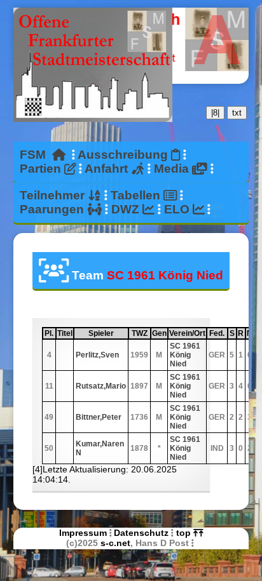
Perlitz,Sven (97, 355)
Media (173, 168)
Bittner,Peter (98, 417)
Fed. (217, 333)
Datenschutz (141, 533)
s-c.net (115, 543)
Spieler (107, 333)
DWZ (126, 209)
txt (237, 112)
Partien (42, 168)
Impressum (83, 533)
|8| (215, 112)
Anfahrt (108, 168)
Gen (159, 333)
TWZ (140, 333)
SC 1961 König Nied (185, 355)
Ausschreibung (124, 154)
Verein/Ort (187, 333)
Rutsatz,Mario (101, 386)
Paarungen (53, 209)
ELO (178, 209)
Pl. (50, 333)
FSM (36, 154)
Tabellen (137, 195)
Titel (64, 333)
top (184, 533)
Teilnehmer (54, 195)
